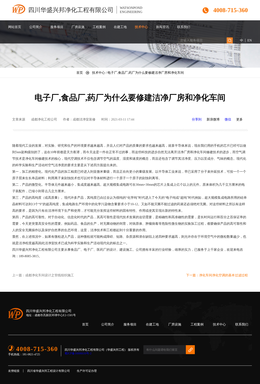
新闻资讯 (162, 27)
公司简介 (35, 27)
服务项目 (56, 27)
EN (249, 40)
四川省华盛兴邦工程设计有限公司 (48, 370)
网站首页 (14, 27)
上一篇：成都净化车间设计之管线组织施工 (43, 275)
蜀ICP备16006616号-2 (78, 353)
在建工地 (120, 27)
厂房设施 (78, 27)
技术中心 (141, 27)
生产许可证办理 (87, 370)
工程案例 (99, 27)
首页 (85, 324)
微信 (228, 119)
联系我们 (183, 27)
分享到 (197, 119)
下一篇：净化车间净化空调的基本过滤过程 (217, 275)
